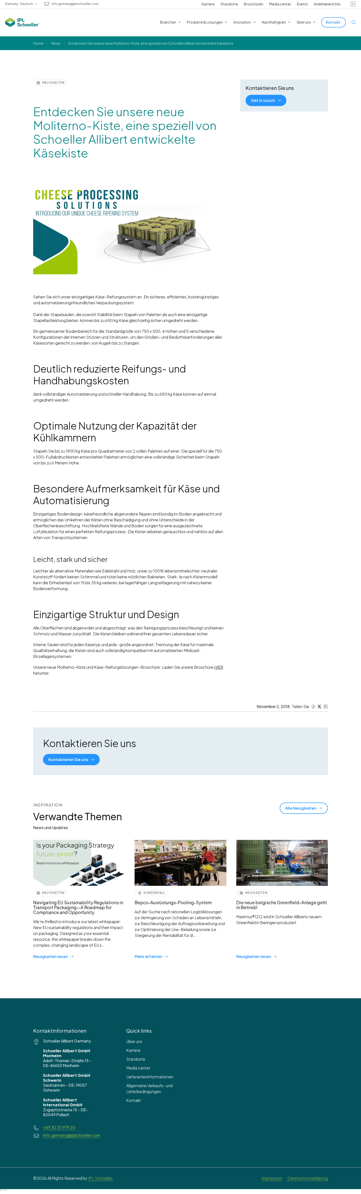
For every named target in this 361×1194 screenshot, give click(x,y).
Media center (280, 4)
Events (302, 4)
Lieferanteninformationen (149, 1076)
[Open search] (353, 22)
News (55, 43)
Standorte (229, 4)
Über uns (134, 1041)
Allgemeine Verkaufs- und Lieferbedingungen (149, 1088)
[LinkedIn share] (325, 706)
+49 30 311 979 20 (59, 1127)
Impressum (272, 1178)
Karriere (208, 4)
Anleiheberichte (327, 4)
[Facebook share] (313, 706)
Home (38, 43)
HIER (218, 667)
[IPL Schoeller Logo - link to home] (22, 22)
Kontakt (133, 1100)
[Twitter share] (319, 706)
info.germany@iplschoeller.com (75, 4)
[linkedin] (353, 4)
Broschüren (253, 4)
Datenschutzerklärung (307, 1178)
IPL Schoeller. (100, 1178)
